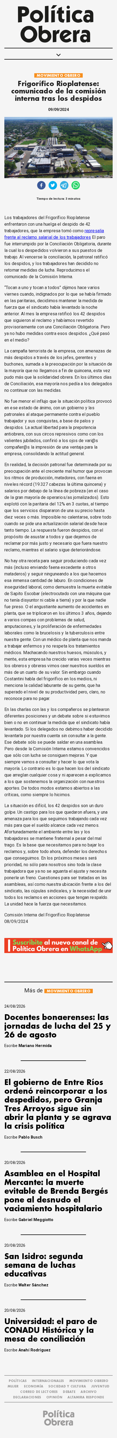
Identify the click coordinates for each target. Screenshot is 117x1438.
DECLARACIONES (27, 1397)
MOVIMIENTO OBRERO (58, 75)
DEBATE (69, 1391)
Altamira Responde (85, 1397)
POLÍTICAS (18, 1381)
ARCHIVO (89, 1391)
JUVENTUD (100, 1386)
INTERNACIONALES (48, 1381)
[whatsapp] (75, 186)
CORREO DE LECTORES (39, 1391)
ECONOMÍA (33, 1386)
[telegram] (64, 186)
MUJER (13, 1386)
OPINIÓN (54, 1397)
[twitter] (52, 186)
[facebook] (41, 186)
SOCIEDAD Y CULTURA (67, 1386)
